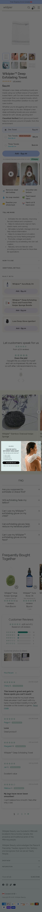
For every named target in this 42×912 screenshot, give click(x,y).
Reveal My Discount (11, 462)
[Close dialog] (39, 442)
